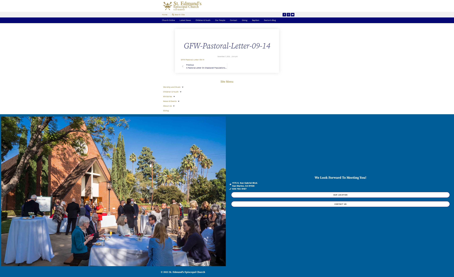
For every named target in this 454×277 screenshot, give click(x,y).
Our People (220, 20)
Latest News (185, 20)
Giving (244, 20)
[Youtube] (292, 14)
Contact (233, 20)
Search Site (179, 14)
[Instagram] (288, 14)
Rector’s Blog (270, 20)
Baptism (255, 20)
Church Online (168, 20)
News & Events (170, 101)
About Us (167, 106)
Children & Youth (203, 20)
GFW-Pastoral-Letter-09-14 (192, 60)
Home (164, 14)
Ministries (167, 96)
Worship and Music (172, 87)
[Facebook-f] (284, 14)
